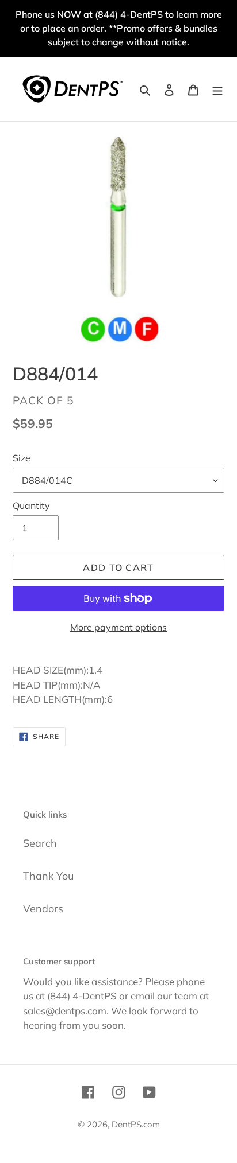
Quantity (31, 505)
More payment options (118, 627)
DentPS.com (136, 1124)
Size (21, 458)
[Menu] (217, 89)
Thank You (48, 875)
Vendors (43, 908)
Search (40, 843)
